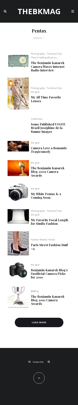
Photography (38, 53)
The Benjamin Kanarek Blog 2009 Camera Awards (47, 171)
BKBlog (35, 291)
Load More (39, 322)
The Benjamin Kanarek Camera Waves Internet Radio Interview (47, 66)
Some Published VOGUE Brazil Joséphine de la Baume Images (48, 127)
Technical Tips (54, 53)
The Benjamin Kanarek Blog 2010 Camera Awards (47, 300)
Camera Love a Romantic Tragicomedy (49, 149)
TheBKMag (39, 11)
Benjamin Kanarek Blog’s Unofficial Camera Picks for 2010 (49, 273)
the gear (35, 92)
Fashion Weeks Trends (43, 239)
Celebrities (36, 119)
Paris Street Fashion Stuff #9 (49, 246)
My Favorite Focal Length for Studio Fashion (49, 221)
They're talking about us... (44, 57)
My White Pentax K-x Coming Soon (46, 195)
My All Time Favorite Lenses (46, 99)
